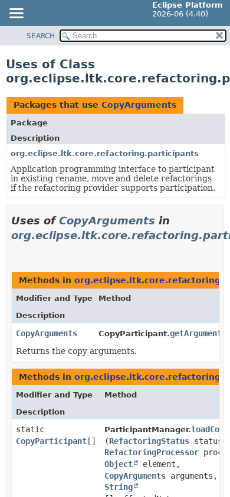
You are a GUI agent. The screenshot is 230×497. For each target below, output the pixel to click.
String (118, 487)
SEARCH (41, 36)
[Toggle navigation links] (16, 14)
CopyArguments (138, 105)
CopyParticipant (51, 441)
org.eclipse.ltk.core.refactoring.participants (105, 153)
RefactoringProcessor (151, 452)
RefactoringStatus (149, 441)
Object (118, 464)
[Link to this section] (16, 250)
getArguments (198, 333)
